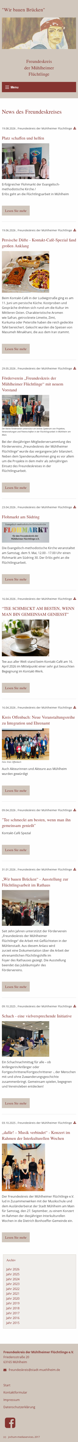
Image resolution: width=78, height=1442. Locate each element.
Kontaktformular (15, 1392)
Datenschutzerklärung (19, 1407)
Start (6, 1385)
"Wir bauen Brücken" (23, 9)
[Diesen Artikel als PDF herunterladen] (74, 128)
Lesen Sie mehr (16, 210)
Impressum (11, 1400)
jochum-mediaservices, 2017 (24, 1437)
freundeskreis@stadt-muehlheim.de (34, 1370)
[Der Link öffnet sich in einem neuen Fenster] (10, 1426)
